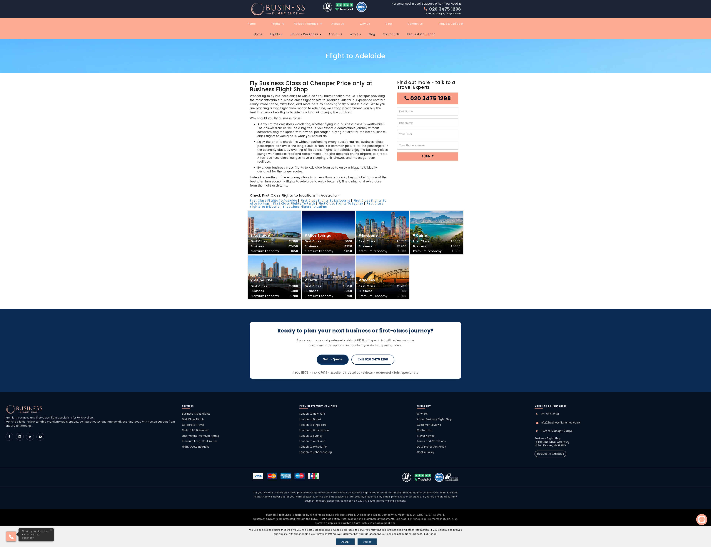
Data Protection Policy (431, 447)
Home (252, 24)
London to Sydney (311, 436)
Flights (276, 24)
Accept (345, 541)
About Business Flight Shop (434, 419)
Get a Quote (333, 359)
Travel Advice (426, 436)
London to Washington (314, 430)
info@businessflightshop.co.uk (560, 423)
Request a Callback (550, 454)
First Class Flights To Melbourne (325, 200)
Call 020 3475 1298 (373, 359)
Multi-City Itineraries (195, 430)
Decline (367, 541)
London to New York (312, 414)
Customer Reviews (429, 425)
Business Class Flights (196, 414)
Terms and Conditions (431, 441)
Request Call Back (451, 24)
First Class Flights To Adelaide (273, 200)
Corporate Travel (193, 425)
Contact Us (415, 24)
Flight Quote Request (195, 447)
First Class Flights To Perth (294, 203)
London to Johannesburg (315, 452)
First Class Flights (193, 419)
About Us (337, 24)
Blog (389, 24)
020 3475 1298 (444, 9)
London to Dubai (310, 419)
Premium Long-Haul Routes (200, 441)
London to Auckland (312, 441)
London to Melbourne (313, 447)
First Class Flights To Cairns (305, 207)
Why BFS (422, 414)
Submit (428, 156)
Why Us (365, 24)
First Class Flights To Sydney (340, 203)
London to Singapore (312, 425)
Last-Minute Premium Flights (200, 436)
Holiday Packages (306, 24)
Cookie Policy (425, 452)
